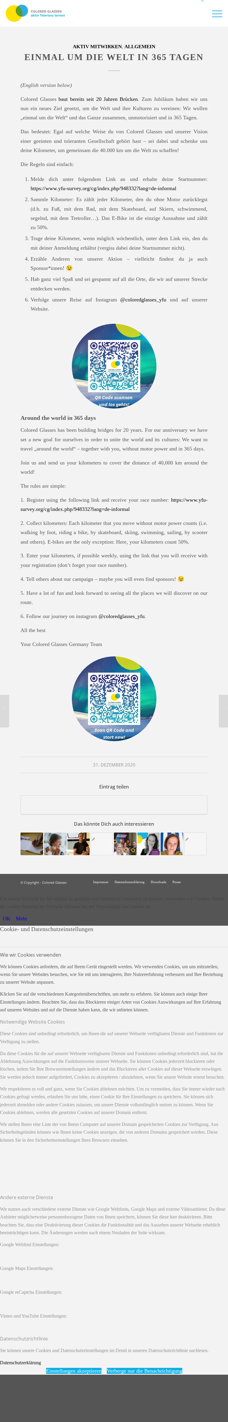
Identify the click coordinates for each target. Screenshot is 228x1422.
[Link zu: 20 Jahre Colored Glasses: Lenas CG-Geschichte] (102, 844)
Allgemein (139, 46)
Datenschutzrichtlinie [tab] (24, 1338)
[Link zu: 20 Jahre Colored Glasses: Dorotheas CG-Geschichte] (55, 844)
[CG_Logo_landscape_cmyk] (35, 13)
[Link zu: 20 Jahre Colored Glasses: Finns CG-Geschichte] (78, 844)
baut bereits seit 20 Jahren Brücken (98, 99)
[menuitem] (200, 13)
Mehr (21, 919)
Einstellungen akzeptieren (74, 1371)
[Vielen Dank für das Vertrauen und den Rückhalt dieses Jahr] (4, 711)
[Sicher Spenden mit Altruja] (44, 1417)
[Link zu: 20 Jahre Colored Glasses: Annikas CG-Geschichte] (195, 844)
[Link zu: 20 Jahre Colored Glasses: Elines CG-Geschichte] (172, 844)
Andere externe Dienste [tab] (26, 1197)
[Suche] (200, 13)
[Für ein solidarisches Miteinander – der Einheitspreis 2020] (223, 711)
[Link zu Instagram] (194, 881)
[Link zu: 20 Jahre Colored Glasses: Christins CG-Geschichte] (31, 844)
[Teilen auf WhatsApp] (114, 805)
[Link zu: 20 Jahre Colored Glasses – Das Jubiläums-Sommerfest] (125, 844)
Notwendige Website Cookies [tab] (32, 1022)
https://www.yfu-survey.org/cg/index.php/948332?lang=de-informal (103, 188)
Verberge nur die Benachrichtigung (144, 1371)
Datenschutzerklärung (20, 1362)
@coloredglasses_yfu (143, 300)
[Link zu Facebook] (203, 881)
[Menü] (214, 13)
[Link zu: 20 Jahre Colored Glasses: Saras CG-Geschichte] (148, 844)
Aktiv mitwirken (97, 46)
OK (6, 919)
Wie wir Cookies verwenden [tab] (30, 955)
